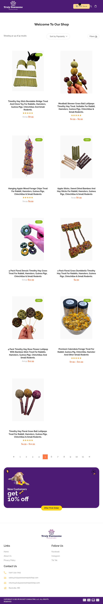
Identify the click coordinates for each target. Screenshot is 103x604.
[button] (25, 76)
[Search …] (91, 6)
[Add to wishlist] (30, 76)
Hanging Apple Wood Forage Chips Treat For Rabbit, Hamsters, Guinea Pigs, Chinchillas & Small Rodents (28, 191)
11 (83, 457)
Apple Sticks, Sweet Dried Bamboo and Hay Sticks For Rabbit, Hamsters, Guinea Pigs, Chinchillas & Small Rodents (76, 191)
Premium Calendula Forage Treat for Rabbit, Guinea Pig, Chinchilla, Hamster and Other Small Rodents (76, 352)
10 (77, 457)
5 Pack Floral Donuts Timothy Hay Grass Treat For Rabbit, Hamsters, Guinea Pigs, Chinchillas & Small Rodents (28, 273)
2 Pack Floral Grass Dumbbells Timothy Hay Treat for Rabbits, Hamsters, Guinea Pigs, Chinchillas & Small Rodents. (76, 273)
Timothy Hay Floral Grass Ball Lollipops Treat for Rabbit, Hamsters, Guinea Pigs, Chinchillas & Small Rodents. (28, 434)
